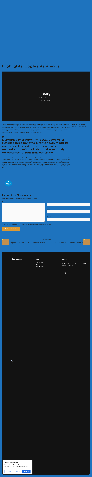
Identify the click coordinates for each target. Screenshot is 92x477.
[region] (17, 467)
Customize (8, 471)
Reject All (18, 471)
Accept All (26, 471)
